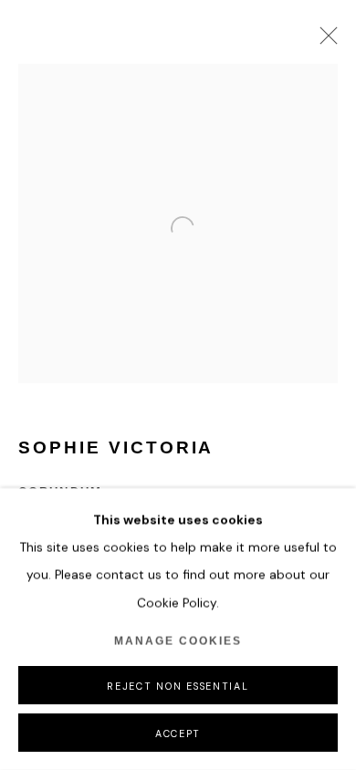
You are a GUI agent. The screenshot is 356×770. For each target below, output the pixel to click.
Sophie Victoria (116, 447)
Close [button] (324, 41)
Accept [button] (178, 733)
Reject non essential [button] (177, 686)
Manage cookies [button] (177, 641)
